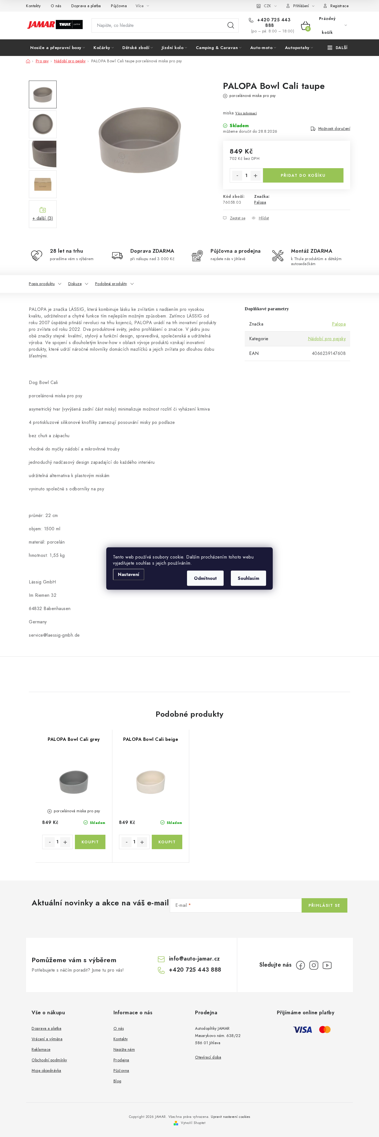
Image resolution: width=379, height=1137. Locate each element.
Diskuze (75, 283)
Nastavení (128, 574)
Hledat (231, 25)
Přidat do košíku (303, 175)
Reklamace (41, 1049)
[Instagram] (313, 965)
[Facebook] (300, 965)
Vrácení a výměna (47, 1039)
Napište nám (124, 1049)
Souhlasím (248, 578)
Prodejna (121, 1060)
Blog (117, 1081)
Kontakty (33, 6)
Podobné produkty (111, 283)
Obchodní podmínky (49, 1060)
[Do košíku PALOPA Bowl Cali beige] (167, 842)
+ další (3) (42, 218)
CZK (267, 6)
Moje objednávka (46, 1070)
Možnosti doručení (334, 128)
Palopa (260, 202)
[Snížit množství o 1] (237, 176)
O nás (56, 6)
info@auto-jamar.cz (194, 959)
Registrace (339, 6)
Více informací (246, 113)
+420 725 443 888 (273, 22)
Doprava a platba (86, 6)
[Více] (337, 47)
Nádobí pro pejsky (327, 339)
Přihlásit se (324, 905)
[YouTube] (327, 965)
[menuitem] (57, 47)
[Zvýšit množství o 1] (256, 176)
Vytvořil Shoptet (193, 1122)
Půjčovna (119, 6)
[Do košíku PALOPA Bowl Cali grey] (90, 842)
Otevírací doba (208, 1057)
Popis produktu (42, 283)
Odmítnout (205, 578)
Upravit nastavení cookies (230, 1116)
